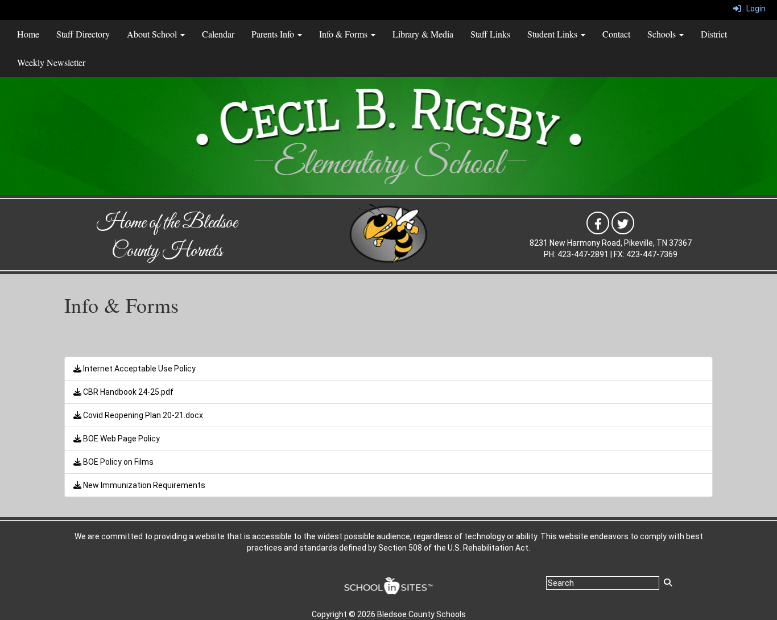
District (714, 34)
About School (153, 34)
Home (28, 34)
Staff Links (490, 34)
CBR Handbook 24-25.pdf (127, 391)
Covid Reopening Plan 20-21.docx (142, 415)
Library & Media (422, 34)
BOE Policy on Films (117, 461)
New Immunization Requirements (143, 485)
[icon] (597, 222)
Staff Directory (83, 34)
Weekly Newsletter (51, 62)
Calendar (218, 34)
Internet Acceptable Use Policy (138, 368)
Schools (662, 34)
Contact (616, 34)
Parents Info (273, 34)
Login (753, 8)
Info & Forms (344, 34)
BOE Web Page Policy (120, 438)
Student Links (553, 34)
